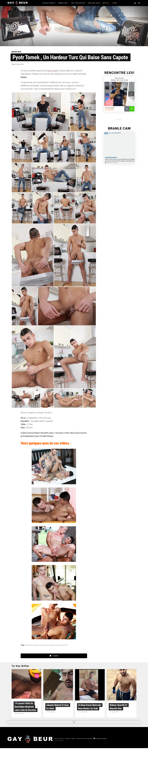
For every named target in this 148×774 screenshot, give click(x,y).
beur (43, 645)
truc (67, 645)
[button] (41, 111)
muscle (62, 645)
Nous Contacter (59, 738)
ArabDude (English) (101, 738)
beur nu (48, 645)
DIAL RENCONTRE (78, 3)
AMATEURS (62, 3)
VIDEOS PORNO (48, 3)
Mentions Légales (70, 738)
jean (57, 645)
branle (53, 645)
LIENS (114, 3)
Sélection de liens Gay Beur (84, 738)
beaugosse (37, 645)
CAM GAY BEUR (94, 3)
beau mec (28, 645)
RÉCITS (105, 3)
